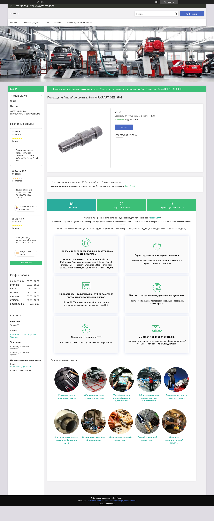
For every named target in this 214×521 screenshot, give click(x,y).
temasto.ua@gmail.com (21, 366)
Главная (14, 22)
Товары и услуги (30, 22)
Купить (124, 127)
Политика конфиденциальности (123, 501)
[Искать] (175, 13)
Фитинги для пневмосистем (113, 89)
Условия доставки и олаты (79, 22)
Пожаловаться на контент (97, 501)
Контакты (58, 22)
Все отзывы (26, 262)
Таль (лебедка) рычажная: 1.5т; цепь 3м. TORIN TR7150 (26, 240)
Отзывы (14, 106)
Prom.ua (119, 498)
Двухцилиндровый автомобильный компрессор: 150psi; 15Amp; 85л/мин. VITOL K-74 (27, 155)
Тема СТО (155, 218)
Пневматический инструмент (84, 89)
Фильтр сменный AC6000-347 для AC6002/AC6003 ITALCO (24, 194)
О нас (46, 22)
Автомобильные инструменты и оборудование (25, 112)
